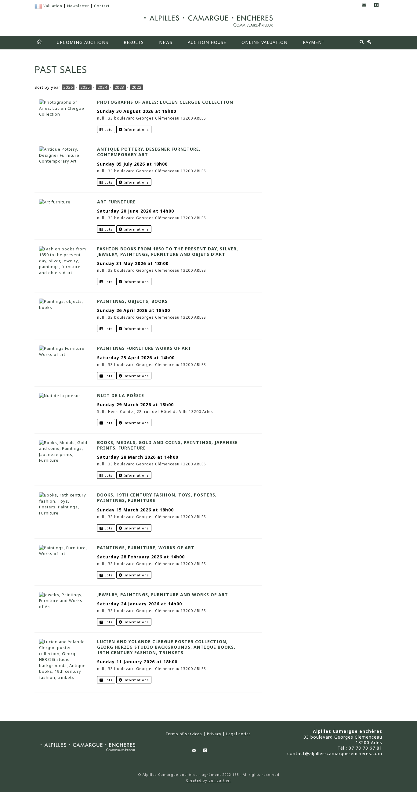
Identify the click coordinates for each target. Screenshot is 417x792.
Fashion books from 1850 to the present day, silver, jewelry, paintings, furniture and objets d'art (167, 251)
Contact (102, 6)
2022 (136, 87)
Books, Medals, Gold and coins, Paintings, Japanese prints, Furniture (167, 445)
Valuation (52, 6)
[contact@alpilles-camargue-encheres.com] (364, 5)
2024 (102, 87)
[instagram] (376, 5)
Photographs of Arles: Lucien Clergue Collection (165, 102)
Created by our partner (208, 780)
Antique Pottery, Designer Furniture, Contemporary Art (149, 151)
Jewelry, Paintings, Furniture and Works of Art (162, 594)
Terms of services (183, 734)
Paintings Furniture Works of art (144, 348)
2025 (85, 87)
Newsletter (78, 6)
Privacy (214, 734)
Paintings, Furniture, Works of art (145, 547)
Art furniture (116, 202)
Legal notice (238, 734)
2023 (119, 87)
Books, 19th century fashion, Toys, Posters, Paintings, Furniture (157, 497)
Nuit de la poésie (120, 395)
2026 (68, 87)
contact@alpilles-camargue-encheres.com (334, 753)
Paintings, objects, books (132, 301)
